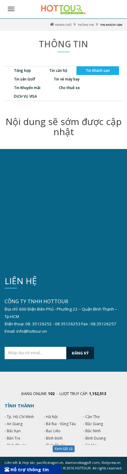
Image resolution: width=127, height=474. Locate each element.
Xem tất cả (64, 448)
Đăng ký (80, 353)
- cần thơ (91, 416)
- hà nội (51, 416)
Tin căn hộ (58, 70)
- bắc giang (93, 423)
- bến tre (12, 438)
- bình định (53, 438)
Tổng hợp (22, 70)
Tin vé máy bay (67, 79)
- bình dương (94, 438)
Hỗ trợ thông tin (29, 469)
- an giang (14, 423)
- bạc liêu (52, 430)
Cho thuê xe (69, 87)
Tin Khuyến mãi (27, 87)
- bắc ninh (92, 430)
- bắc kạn (13, 430)
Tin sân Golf (24, 79)
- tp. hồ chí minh (19, 416)
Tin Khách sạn (98, 70)
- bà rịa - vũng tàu (60, 423)
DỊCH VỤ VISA (25, 96)
